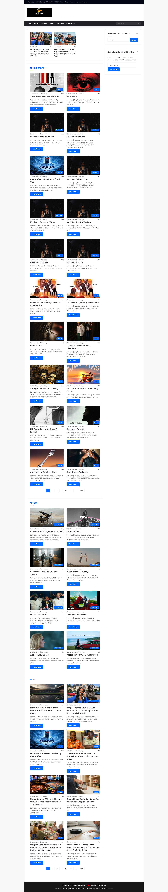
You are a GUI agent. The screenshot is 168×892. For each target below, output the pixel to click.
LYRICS (51, 23)
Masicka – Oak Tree (39, 262)
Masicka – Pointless (76, 137)
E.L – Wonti (72, 96)
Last (81, 490)
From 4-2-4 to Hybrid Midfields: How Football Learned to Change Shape (45, 710)
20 (71, 490)
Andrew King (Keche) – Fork (43, 472)
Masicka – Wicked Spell (77, 179)
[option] (41, 45)
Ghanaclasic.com (95, 885)
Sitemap (85, 2)
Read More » (37, 109)
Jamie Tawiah (35, 93)
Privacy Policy (64, 2)
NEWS (44, 23)
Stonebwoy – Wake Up (77, 472)
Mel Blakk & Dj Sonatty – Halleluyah (83, 302)
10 (65, 490)
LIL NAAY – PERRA (38, 614)
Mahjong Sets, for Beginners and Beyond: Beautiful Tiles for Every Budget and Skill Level (45, 847)
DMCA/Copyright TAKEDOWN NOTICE (47, 2)
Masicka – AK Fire (75, 262)
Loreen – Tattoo (74, 531)
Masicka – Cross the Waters (43, 222)
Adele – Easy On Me (39, 655)
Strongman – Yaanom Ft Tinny (44, 388)
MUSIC (36, 23)
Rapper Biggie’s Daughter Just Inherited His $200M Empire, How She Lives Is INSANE (82, 710)
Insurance (60, 23)
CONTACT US (70, 23)
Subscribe (113, 69)
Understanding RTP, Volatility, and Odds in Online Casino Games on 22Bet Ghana (46, 802)
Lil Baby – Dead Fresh (77, 614)
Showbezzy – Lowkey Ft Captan (45, 96)
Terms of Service (76, 2)
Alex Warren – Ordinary (77, 572)
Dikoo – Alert (36, 345)
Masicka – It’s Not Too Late (79, 222)
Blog (30, 23)
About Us (31, 2)
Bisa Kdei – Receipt (75, 429)
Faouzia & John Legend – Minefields (47, 531)
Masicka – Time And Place (42, 137)
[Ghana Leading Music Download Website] (39, 12)
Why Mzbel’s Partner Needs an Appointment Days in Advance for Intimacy (82, 756)
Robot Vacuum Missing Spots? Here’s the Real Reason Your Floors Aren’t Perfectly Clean (83, 847)
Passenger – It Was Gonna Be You (82, 655)
